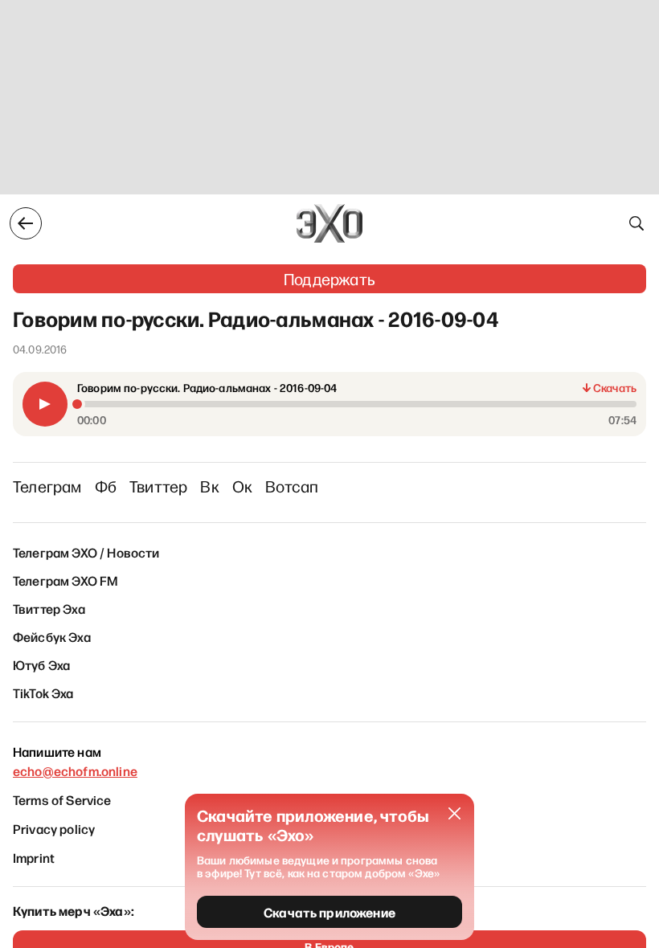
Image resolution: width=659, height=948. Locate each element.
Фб (106, 486)
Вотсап (291, 486)
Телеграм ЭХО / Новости (86, 552)
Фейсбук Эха (52, 636)
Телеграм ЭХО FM (65, 580)
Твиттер (158, 486)
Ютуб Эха (41, 664)
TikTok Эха (43, 692)
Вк (209, 486)
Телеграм (47, 486)
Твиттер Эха (49, 608)
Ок (242, 486)
